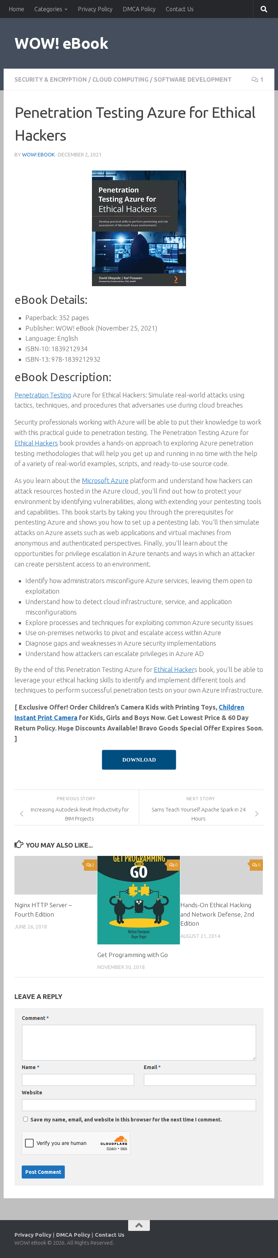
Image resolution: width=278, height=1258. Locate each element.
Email (152, 1067)
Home (16, 9)
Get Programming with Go (132, 954)
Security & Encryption (50, 79)
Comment (35, 1018)
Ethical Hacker (174, 669)
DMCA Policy (139, 9)
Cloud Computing (120, 79)
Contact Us (180, 9)
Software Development (193, 79)
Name (30, 1067)
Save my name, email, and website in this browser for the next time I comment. (126, 1120)
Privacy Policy (95, 9)
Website (32, 1092)
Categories (48, 9)
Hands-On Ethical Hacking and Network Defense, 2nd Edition (217, 914)
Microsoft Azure (105, 480)
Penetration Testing (42, 394)
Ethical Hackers (36, 443)
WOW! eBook (61, 43)
